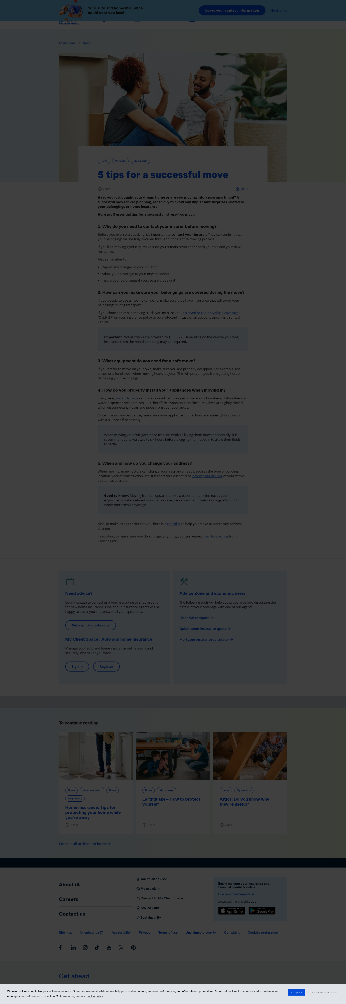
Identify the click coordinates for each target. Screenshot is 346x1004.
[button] (322, 992)
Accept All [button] (296, 992)
